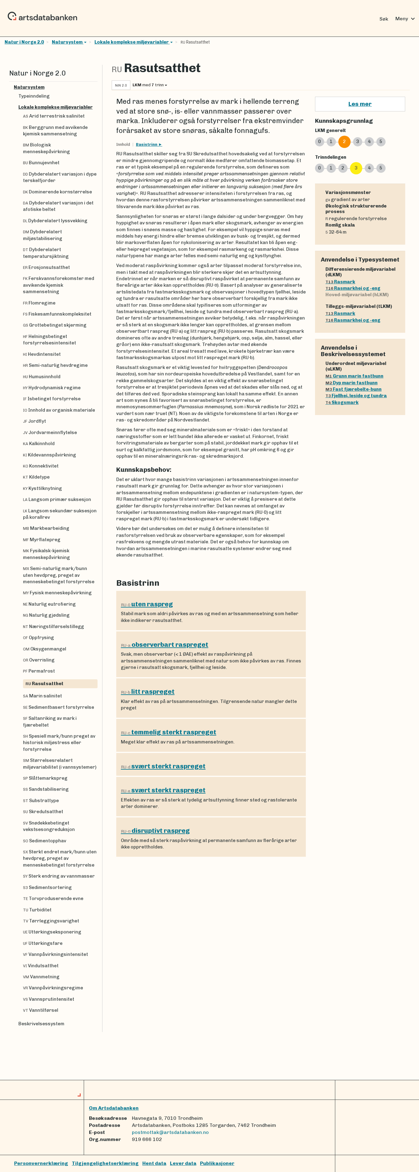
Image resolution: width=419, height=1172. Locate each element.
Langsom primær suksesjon (57, 499)
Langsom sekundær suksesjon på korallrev (60, 514)
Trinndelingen (330, 157)
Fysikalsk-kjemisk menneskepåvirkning (46, 554)
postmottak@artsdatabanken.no (170, 1132)
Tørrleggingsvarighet (51, 921)
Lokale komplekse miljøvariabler (132, 42)
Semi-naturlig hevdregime (55, 365)
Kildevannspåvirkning (49, 455)
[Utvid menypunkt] (95, 87)
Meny (406, 18)
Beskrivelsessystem (41, 1023)
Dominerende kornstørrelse (57, 192)
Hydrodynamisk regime (52, 387)
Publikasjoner (217, 1163)
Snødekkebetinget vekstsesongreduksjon (49, 826)
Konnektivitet (41, 466)
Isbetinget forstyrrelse (52, 399)
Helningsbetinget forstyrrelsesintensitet (49, 340)
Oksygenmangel (44, 649)
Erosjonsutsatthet (46, 267)
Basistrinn (147, 144)
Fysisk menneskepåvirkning (57, 593)
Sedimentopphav (44, 841)
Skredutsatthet (43, 811)
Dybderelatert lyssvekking (55, 220)
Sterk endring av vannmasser (59, 876)
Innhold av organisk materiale (59, 410)
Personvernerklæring (41, 1163)
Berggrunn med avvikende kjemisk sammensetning (55, 131)
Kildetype (36, 477)
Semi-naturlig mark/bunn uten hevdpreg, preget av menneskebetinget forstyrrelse (58, 575)
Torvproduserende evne (53, 898)
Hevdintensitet (42, 354)
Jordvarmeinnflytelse (50, 432)
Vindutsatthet (41, 965)
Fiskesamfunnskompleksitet (57, 314)
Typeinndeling (34, 96)
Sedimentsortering (47, 887)
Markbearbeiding (46, 528)
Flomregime (39, 303)
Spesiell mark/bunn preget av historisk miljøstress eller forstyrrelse (59, 742)
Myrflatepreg (41, 539)
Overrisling (39, 660)
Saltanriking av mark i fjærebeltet (50, 722)
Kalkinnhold (39, 443)
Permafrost (39, 671)
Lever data (183, 1163)
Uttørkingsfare (43, 943)
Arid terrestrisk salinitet (54, 116)
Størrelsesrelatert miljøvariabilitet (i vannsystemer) (59, 764)
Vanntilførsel (40, 1010)
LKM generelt (330, 130)
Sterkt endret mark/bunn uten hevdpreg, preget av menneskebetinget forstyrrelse (60, 858)
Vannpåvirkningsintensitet (55, 954)
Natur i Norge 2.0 (24, 42)
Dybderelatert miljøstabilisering (42, 235)
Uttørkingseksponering (52, 932)
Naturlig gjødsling (46, 615)
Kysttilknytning (42, 488)
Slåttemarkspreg (45, 778)
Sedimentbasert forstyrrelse (58, 707)
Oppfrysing (38, 637)
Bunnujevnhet (41, 162)
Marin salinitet (42, 696)
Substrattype (41, 800)
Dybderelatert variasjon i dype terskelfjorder (60, 177)
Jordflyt (34, 421)
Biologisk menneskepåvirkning (46, 148)
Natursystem (67, 42)
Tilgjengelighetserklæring (105, 1163)
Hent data (154, 1163)
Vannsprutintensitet (48, 999)
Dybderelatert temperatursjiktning (46, 253)
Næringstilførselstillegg (53, 626)
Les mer (360, 103)
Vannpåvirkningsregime (53, 988)
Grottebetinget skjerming (54, 325)
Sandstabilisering (46, 789)
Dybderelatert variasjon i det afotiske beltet (58, 206)
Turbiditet (37, 910)
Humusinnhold (41, 376)
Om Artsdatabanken (114, 1108)
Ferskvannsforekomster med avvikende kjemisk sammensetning (58, 285)
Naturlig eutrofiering (49, 604)
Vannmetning (41, 977)
